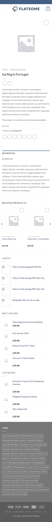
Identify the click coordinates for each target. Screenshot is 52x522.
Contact (37, 512)
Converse (31, 454)
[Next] (50, 229)
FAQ (45, 512)
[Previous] (2, 229)
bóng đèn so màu (26, 445)
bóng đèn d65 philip (10, 445)
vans (18, 494)
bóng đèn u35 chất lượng (12, 449)
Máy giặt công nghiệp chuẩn (19, 463)
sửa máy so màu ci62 (11, 480)
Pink (36, 467)
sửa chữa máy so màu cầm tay (14, 476)
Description (8, 153)
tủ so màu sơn (42, 489)
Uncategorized (18, 70)
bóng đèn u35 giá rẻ (31, 449)
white (24, 494)
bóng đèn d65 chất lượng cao (14, 440)
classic (22, 454)
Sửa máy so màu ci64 (29, 480)
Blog (28, 512)
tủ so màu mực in (28, 489)
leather (42, 458)
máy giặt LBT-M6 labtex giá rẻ (14, 467)
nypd (30, 467)
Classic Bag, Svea (9, 239)
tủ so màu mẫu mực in (11, 489)
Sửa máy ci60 (34, 476)
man (4, 463)
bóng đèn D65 (13, 436)
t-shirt (26, 485)
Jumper (33, 458)
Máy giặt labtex (38, 463)
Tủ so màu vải (8, 494)
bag (4, 436)
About (8, 512)
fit (46, 454)
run (4, 471)
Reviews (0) (7, 159)
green (5, 458)
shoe (10, 471)
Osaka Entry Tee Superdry (38, 239)
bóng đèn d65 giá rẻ (35, 440)
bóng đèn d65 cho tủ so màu (32, 436)
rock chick (44, 467)
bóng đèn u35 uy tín (10, 454)
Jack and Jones (15, 458)
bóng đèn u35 (41, 445)
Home (5, 70)
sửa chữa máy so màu (37, 471)
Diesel (40, 454)
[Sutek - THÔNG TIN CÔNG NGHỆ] (26, 9)
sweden (24, 471)
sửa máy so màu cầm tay (12, 485)
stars (16, 471)
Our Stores (18, 512)
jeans (26, 458)
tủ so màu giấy (37, 485)
